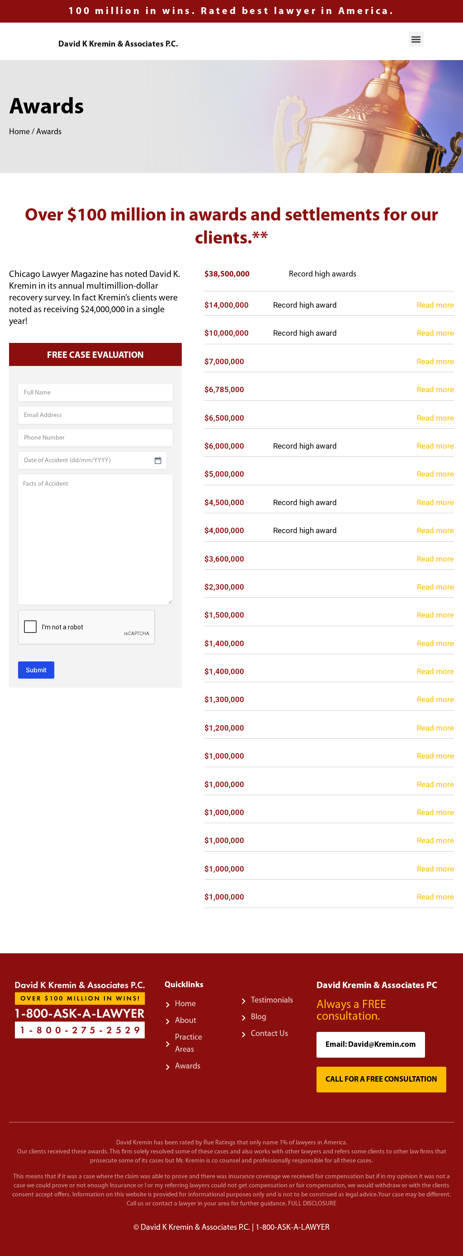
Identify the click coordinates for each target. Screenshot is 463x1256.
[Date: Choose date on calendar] (158, 460)
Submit (36, 670)
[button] (416, 39)
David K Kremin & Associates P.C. (118, 45)
